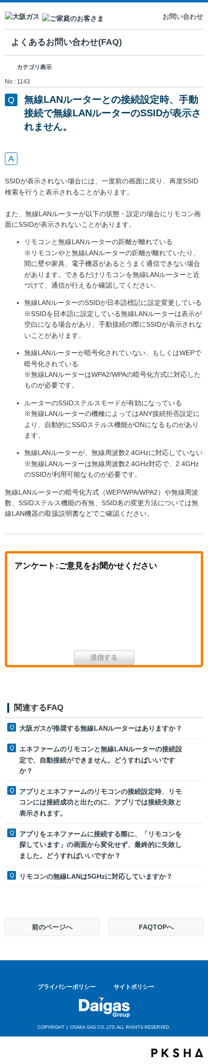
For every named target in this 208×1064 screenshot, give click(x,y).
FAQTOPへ (156, 927)
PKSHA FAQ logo (177, 1053)
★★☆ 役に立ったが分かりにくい (104, 614)
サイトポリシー (134, 986)
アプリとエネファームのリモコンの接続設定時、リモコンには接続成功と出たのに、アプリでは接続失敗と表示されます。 (100, 802)
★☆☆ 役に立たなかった (162, 614)
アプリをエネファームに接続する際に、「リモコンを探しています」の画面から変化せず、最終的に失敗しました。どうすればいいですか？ (100, 844)
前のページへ (52, 927)
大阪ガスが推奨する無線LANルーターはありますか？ (100, 728)
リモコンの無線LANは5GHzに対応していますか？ (96, 876)
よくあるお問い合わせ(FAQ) (66, 42)
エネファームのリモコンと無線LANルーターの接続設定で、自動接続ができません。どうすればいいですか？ (100, 759)
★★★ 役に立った (46, 614)
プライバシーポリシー (67, 986)
